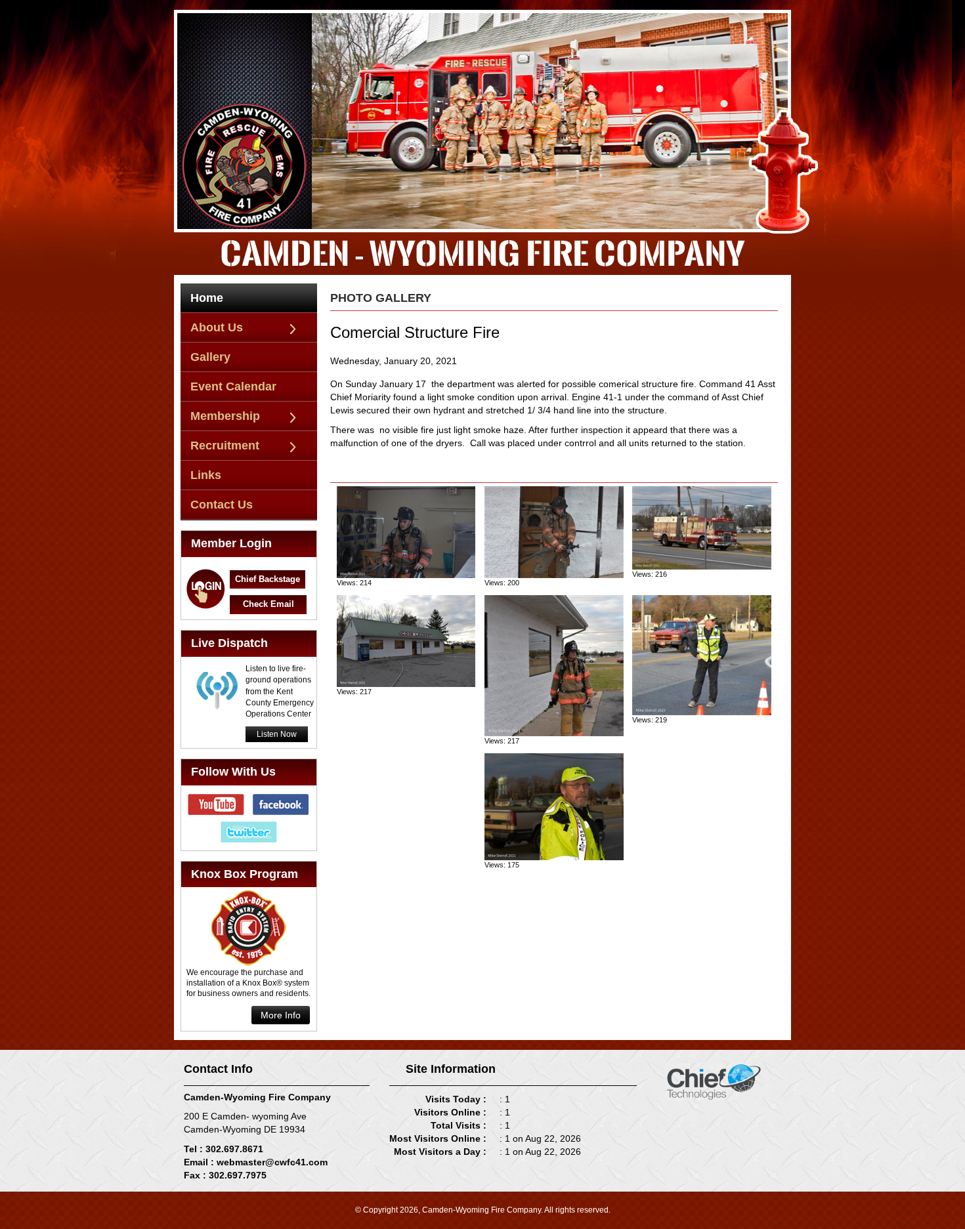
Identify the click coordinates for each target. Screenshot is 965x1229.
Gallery (210, 357)
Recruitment (224, 445)
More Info (281, 1015)
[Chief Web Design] (714, 1080)
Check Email (268, 604)
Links (205, 475)
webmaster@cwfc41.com (272, 1162)
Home (206, 297)
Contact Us (221, 504)
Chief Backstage (267, 579)
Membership (225, 416)
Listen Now (277, 734)
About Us (216, 327)
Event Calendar (233, 386)
